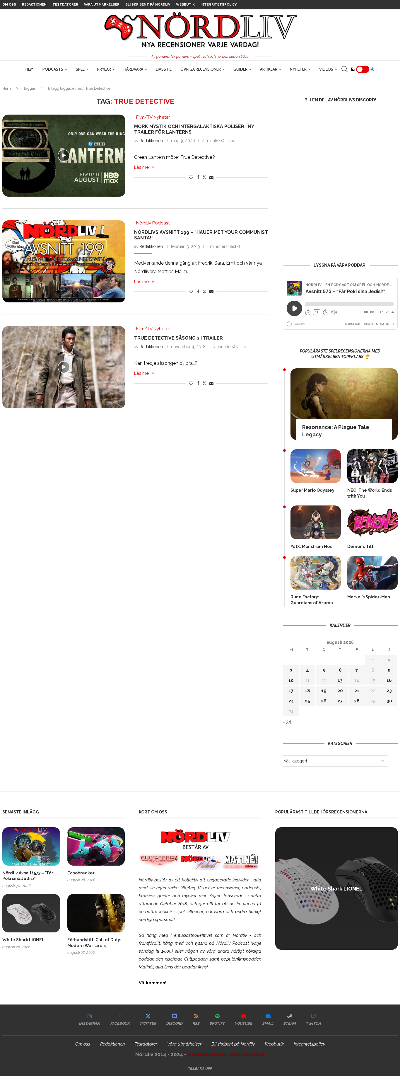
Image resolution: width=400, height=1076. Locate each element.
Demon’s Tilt (360, 546)
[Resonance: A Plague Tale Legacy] (344, 404)
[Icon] (64, 155)
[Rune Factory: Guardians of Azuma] (315, 573)
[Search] (344, 69)
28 (357, 701)
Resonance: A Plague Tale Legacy (335, 430)
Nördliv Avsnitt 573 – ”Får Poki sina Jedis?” (27, 876)
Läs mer (142, 167)
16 (389, 680)
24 (291, 701)
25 (307, 701)
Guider (240, 69)
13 (340, 680)
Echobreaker (81, 873)
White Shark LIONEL (23, 939)
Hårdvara (133, 69)
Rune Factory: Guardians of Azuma (311, 600)
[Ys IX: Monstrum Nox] (315, 522)
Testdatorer (65, 4)
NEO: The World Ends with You (369, 493)
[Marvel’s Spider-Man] (372, 573)
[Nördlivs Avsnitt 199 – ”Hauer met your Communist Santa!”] (63, 261)
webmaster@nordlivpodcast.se (226, 1054)
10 (291, 680)
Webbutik (185, 4)
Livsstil (164, 69)
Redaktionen (34, 4)
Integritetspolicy (219, 4)
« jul (287, 722)
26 (324, 701)
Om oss (9, 4)
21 (356, 690)
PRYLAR (104, 69)
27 (340, 701)
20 (340, 690)
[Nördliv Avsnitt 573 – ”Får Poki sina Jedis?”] (31, 846)
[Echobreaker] (96, 846)
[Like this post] (191, 177)
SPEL (80, 69)
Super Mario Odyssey (312, 490)
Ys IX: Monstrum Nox (311, 546)
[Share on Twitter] (204, 177)
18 (307, 690)
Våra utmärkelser (101, 4)
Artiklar (268, 69)
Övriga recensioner (200, 69)
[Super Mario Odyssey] (315, 466)
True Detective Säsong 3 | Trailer (178, 338)
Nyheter (298, 69)
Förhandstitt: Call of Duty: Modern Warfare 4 (94, 942)
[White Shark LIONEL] (31, 913)
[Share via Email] (211, 177)
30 (389, 701)
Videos (326, 69)
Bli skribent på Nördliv (147, 4)
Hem (29, 69)
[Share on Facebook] (198, 177)
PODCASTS (52, 69)
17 (291, 690)
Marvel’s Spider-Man (368, 597)
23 (389, 690)
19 (324, 690)
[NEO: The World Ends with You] (372, 466)
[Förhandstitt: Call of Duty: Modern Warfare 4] (96, 913)
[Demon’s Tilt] (372, 522)
